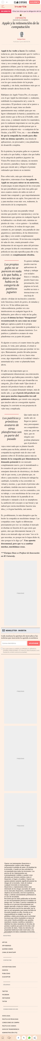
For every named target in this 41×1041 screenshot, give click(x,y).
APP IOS (4, 942)
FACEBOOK (5, 995)
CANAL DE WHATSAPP (9, 952)
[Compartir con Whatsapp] (30, 1038)
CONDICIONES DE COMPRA (10, 1022)
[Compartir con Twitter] (24, 1038)
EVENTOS (5, 970)
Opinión (20, 18)
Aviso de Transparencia (10, 1029)
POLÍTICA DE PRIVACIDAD (10, 1019)
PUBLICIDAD (6, 973)
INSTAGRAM (6, 998)
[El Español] (20, 2)
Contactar (7, 960)
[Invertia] (20, 6)
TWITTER (5, 991)
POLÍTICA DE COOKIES (9, 1026)
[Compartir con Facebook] (19, 1038)
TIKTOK (4, 1001)
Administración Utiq (9, 1033)
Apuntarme (33, 643)
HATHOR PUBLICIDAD (9, 967)
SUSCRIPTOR (6, 977)
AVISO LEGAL (6, 1016)
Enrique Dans (21, 39)
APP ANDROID (6, 946)
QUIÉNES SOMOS (7, 949)
